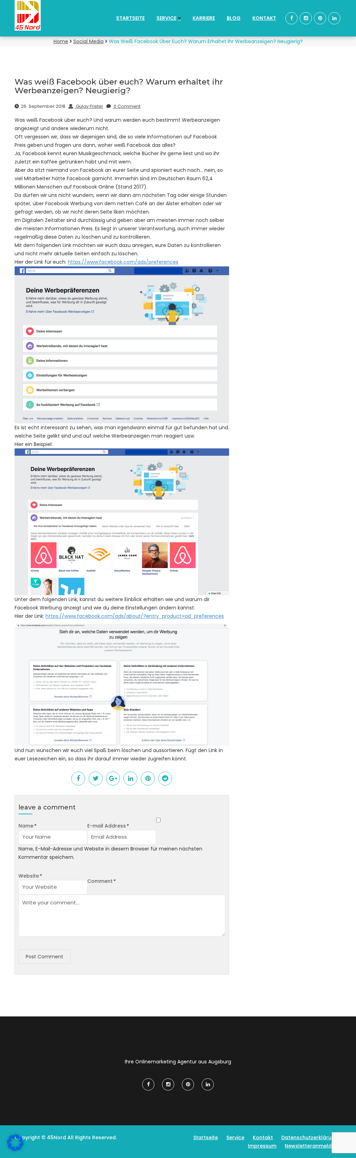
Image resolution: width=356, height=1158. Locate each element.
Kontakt (264, 18)
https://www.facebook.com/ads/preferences (123, 261)
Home (61, 41)
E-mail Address (107, 825)
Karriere (204, 18)
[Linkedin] (334, 18)
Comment (101, 881)
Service (166, 18)
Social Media (88, 41)
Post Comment (44, 956)
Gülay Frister (89, 106)
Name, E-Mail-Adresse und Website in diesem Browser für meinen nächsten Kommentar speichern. (110, 853)
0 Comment (126, 106)
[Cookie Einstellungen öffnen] (15, 1149)
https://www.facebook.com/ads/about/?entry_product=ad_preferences (135, 616)
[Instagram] (306, 18)
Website (29, 875)
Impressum (262, 1145)
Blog (234, 18)
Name (27, 825)
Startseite (130, 18)
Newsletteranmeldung (313, 1145)
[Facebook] (291, 18)
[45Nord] (52, 15)
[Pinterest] (320, 18)
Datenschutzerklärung (309, 1137)
